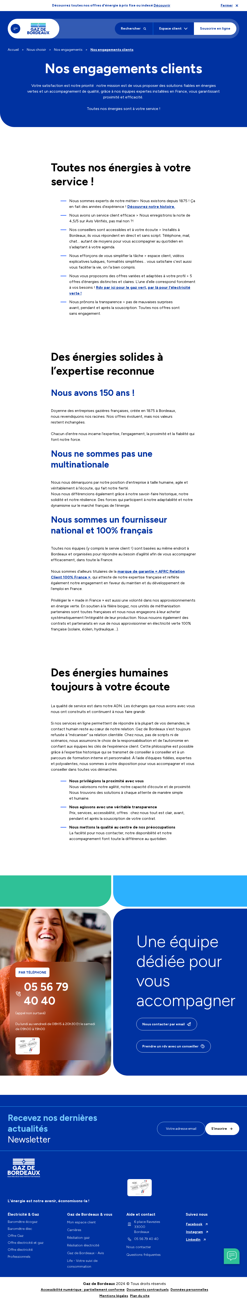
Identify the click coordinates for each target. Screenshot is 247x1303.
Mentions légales (113, 1296)
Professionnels (19, 1257)
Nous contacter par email (163, 1024)
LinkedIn (193, 1240)
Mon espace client (81, 1222)
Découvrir (162, 5)
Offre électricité (20, 1250)
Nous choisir (36, 49)
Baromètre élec (20, 1229)
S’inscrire (219, 1129)
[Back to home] (38, 29)
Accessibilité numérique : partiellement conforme (83, 1290)
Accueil (13, 49)
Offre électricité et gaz (25, 1243)
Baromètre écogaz (22, 1222)
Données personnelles (189, 1290)
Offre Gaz (15, 1236)
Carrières (74, 1230)
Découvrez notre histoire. (151, 206)
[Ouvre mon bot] (232, 1256)
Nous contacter (138, 1247)
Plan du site (140, 1296)
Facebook (194, 1224)
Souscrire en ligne (215, 28)
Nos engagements (68, 49)
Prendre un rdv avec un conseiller (170, 1046)
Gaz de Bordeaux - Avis (85, 1253)
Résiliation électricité (83, 1245)
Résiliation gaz (78, 1238)
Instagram (194, 1232)
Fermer (227, 5)
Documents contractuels (148, 1290)
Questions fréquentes (143, 1255)
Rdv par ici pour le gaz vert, (121, 287)
